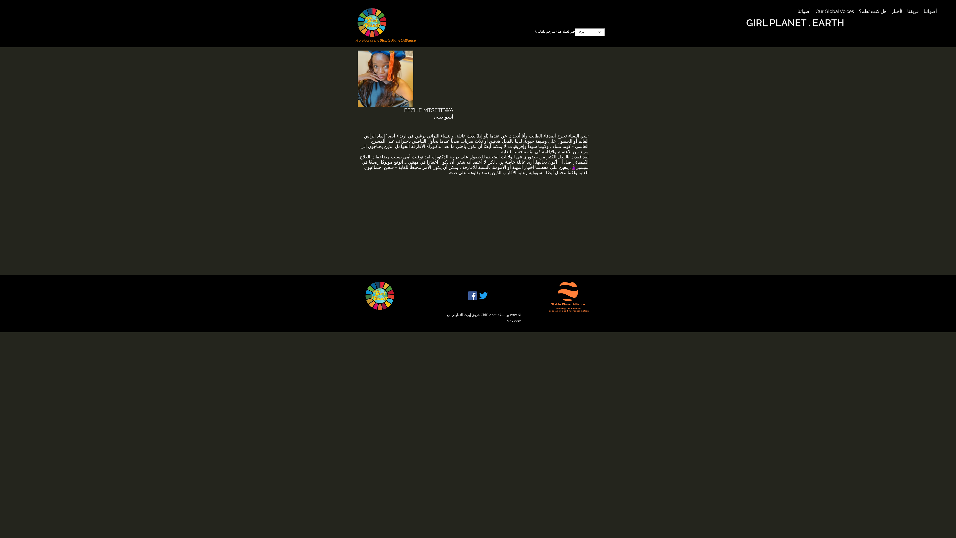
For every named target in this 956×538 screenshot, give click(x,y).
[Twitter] (483, 295)
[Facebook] (472, 295)
